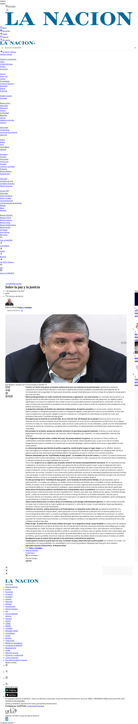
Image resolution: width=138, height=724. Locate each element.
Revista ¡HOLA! (5, 218)
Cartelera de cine (6, 181)
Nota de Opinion (32, 550)
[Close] (6, 567)
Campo (2, 79)
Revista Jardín (5, 227)
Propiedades (5, 81)
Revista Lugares (6, 220)
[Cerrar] (34, 43)
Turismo (3, 157)
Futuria (2, 74)
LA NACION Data (6, 64)
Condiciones (31, 706)
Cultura (3, 110)
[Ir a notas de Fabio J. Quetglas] (66, 301)
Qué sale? (3, 179)
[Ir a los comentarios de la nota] (9, 387)
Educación (4, 108)
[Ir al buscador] (7, 10)
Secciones (6, 31)
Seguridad (4, 106)
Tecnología (4, 159)
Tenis (2, 145)
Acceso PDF (4, 191)
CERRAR (2, 1)
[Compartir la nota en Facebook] (6, 396)
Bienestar (3, 115)
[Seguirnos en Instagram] (6, 678)
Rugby (2, 142)
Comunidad (4, 113)
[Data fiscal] (6, 720)
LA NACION (10, 284)
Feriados (3, 164)
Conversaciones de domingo (11, 203)
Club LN (5, 37)
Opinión (18, 284)
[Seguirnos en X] (6, 672)
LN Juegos (4, 154)
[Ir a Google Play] (11, 691)
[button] (69, 157)
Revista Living (5, 222)
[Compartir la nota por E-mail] (11, 396)
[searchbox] (68, 48)
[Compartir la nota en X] (9, 396)
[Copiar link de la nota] (6, 393)
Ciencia (2, 118)
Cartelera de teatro (7, 183)
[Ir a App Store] (11, 696)
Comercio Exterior (7, 84)
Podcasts (3, 169)
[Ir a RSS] (6, 684)
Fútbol (2, 140)
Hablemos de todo (7, 120)
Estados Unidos (6, 96)
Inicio (4, 28)
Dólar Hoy (4, 76)
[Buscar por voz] (135, 48)
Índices (2, 88)
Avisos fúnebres (6, 196)
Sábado (3, 205)
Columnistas (4, 130)
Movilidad (3, 86)
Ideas (2, 208)
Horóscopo (4, 162)
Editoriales (4, 127)
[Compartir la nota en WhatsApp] (9, 390)
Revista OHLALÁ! (6, 215)
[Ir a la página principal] (69, 25)
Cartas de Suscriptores (8, 132)
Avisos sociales (5, 198)
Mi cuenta (6, 40)
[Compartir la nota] (6, 390)
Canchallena (4, 147)
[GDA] (11, 713)
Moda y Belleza (5, 171)
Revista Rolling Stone (8, 225)
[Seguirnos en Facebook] (6, 665)
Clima (2, 62)
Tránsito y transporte (8, 59)
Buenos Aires (5, 103)
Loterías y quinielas (7, 166)
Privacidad (40, 706)
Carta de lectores (6, 201)
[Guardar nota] (6, 387)
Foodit (4, 34)
